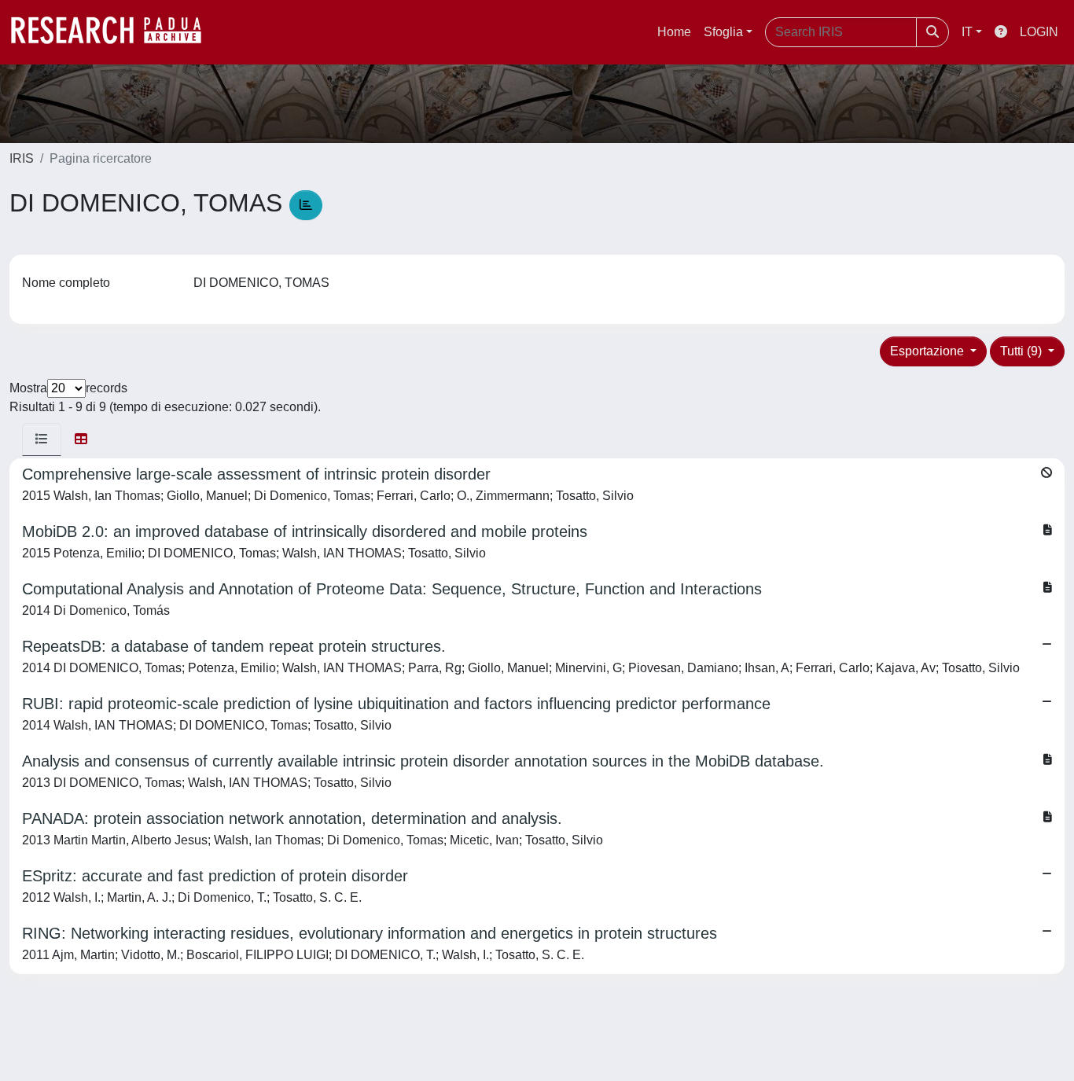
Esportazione (928, 351)
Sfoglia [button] (723, 32)
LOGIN (1039, 32)
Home (674, 32)
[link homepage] (114, 32)
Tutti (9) (1022, 351)
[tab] (41, 439)
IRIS (21, 158)
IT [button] (967, 32)
